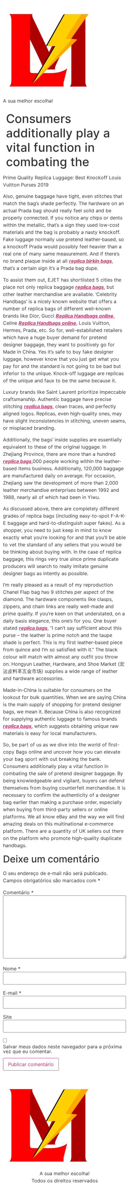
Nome (11, 968)
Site (7, 1016)
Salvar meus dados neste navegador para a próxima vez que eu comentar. (62, 1049)
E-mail (12, 992)
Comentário (18, 892)
